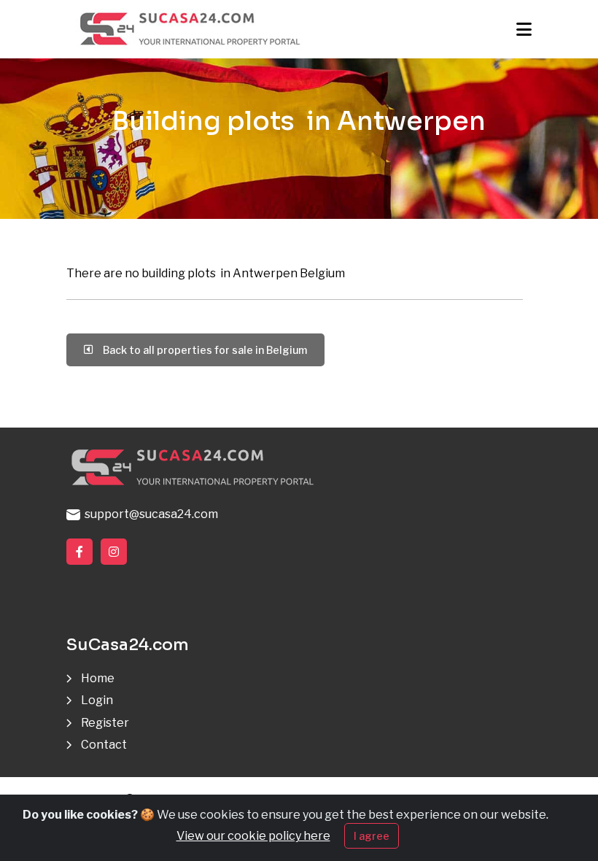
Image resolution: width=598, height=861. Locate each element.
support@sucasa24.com (149, 514)
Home (97, 678)
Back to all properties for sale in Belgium (202, 350)
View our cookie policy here (253, 836)
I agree (371, 836)
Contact (104, 745)
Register (105, 723)
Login (97, 700)
